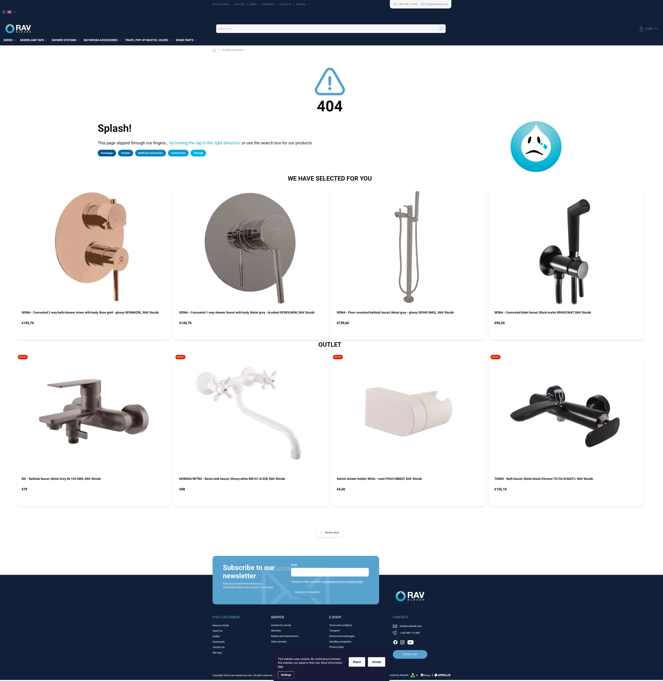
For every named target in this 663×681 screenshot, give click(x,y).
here (280, 666)
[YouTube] (410, 641)
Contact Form (410, 654)
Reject (357, 662)
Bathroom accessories (150, 153)
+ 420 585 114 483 (410, 632)
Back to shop (332, 532)
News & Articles (221, 4)
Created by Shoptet (398, 675)
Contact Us (285, 4)
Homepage (107, 153)
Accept (376, 662)
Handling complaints (340, 641)
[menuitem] (10, 40)
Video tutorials (278, 641)
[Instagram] (402, 641)
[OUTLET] (93, 415)
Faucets (125, 153)
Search (441, 28)
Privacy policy (336, 647)
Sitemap (198, 153)
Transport (334, 630)
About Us (239, 4)
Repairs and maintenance (284, 636)
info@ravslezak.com (411, 626)
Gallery (253, 4)
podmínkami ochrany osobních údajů (343, 581)
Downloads (268, 4)
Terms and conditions (340, 625)
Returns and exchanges (341, 636)
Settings (286, 675)
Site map (301, 4)
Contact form (178, 153)
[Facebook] (395, 641)
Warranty (276, 630)
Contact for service (281, 625)
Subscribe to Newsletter (307, 592)
